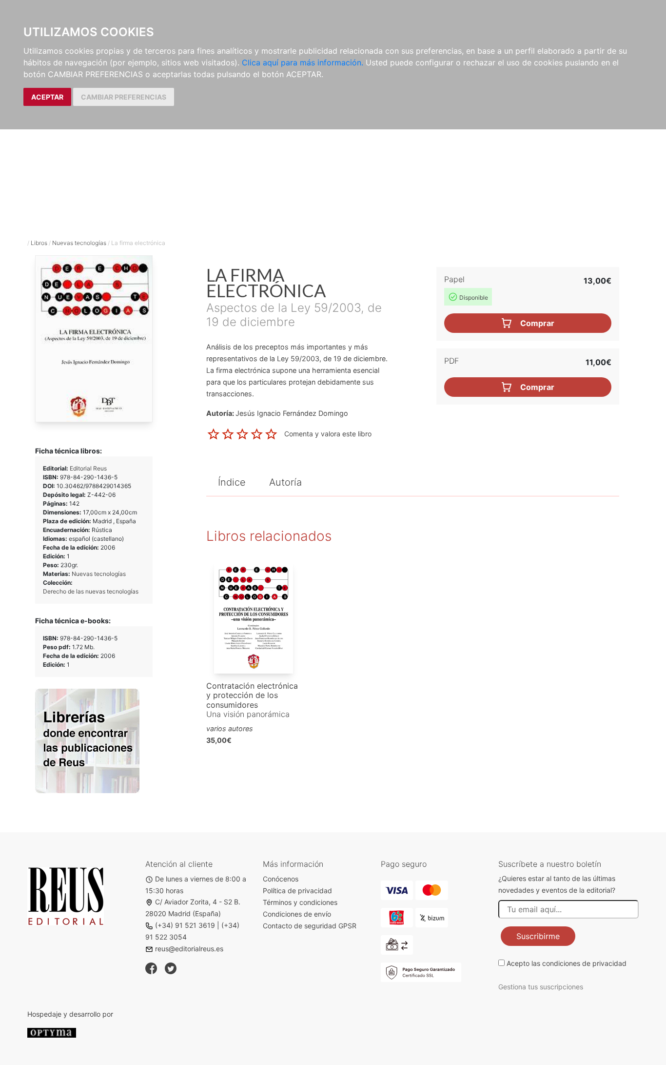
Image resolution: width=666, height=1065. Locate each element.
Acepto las (567, 963)
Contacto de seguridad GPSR (309, 926)
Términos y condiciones (300, 902)
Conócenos (280, 879)
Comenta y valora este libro (328, 433)
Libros (39, 242)
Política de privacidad (297, 890)
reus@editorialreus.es (189, 948)
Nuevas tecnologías (79, 242)
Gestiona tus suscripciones (540, 987)
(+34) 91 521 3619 (185, 925)
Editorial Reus (88, 468)
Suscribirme (538, 936)
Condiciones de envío (297, 914)
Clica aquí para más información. (302, 62)
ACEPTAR (47, 97)
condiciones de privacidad (584, 963)
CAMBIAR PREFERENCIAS (123, 97)
